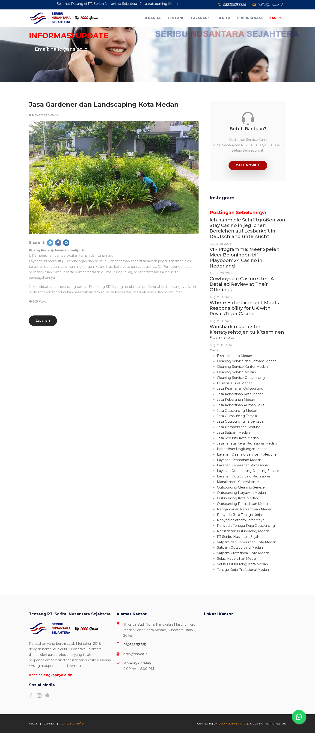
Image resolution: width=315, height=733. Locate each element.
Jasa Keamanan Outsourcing (240, 388)
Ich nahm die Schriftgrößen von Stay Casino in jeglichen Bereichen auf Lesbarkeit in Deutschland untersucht (247, 228)
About (33, 723)
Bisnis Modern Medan (234, 356)
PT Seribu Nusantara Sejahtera (241, 537)
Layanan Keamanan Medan (239, 460)
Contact (49, 723)
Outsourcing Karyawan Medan (241, 493)
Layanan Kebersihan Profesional (242, 465)
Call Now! (246, 165)
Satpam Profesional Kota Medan (243, 553)
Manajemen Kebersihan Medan (242, 482)
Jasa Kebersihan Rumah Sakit (240, 405)
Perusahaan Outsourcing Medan (243, 531)
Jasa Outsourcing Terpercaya (240, 421)
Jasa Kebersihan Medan (236, 399)
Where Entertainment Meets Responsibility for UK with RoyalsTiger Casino (244, 308)
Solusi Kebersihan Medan (237, 558)
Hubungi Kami (250, 18)
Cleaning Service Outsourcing (241, 378)
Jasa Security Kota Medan (238, 438)
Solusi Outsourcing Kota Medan (242, 564)
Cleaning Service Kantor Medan (242, 367)
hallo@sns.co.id (135, 654)
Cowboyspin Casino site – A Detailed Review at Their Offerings (242, 284)
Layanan (199, 18)
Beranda (152, 18)
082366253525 (134, 645)
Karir (274, 18)
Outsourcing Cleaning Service (241, 487)
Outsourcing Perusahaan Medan (243, 504)
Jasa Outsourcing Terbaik (237, 416)
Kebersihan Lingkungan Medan (242, 449)
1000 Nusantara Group (233, 723)
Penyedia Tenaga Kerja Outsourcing (246, 526)
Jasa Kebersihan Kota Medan (240, 394)
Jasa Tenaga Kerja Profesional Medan (247, 443)
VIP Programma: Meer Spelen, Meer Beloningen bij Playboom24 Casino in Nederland (245, 258)
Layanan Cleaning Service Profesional (247, 454)
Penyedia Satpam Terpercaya (240, 520)
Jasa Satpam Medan (233, 432)
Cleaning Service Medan (236, 372)
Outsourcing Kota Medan (237, 498)
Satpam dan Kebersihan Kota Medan (246, 542)
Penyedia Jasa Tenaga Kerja (239, 515)
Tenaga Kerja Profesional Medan (243, 570)
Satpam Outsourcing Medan (240, 547)
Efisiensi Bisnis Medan (235, 383)
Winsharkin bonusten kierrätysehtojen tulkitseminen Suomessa (247, 332)
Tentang (175, 18)
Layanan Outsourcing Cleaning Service (248, 471)
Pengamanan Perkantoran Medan (244, 509)
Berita (223, 18)
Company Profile (72, 723)
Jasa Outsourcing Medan (237, 411)
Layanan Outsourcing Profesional (243, 476)
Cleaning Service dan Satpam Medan (246, 361)
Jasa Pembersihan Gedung (239, 427)
